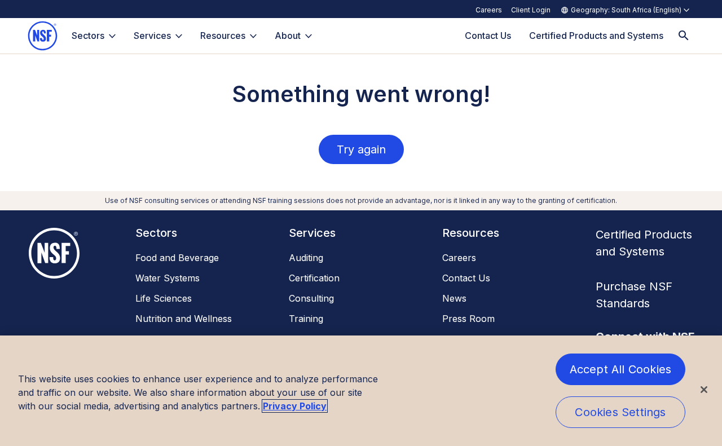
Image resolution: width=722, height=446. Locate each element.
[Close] (704, 389)
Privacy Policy (295, 406)
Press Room (468, 318)
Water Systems (167, 278)
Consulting (311, 298)
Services (152, 35)
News (454, 298)
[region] (361, 390)
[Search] (683, 36)
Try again (361, 149)
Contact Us (466, 278)
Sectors (88, 35)
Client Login (531, 10)
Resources (222, 35)
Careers (489, 10)
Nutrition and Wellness (183, 318)
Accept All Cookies (621, 369)
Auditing (306, 257)
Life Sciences (163, 298)
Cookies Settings (620, 412)
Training (306, 318)
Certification (314, 278)
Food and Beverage (177, 257)
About (288, 35)
